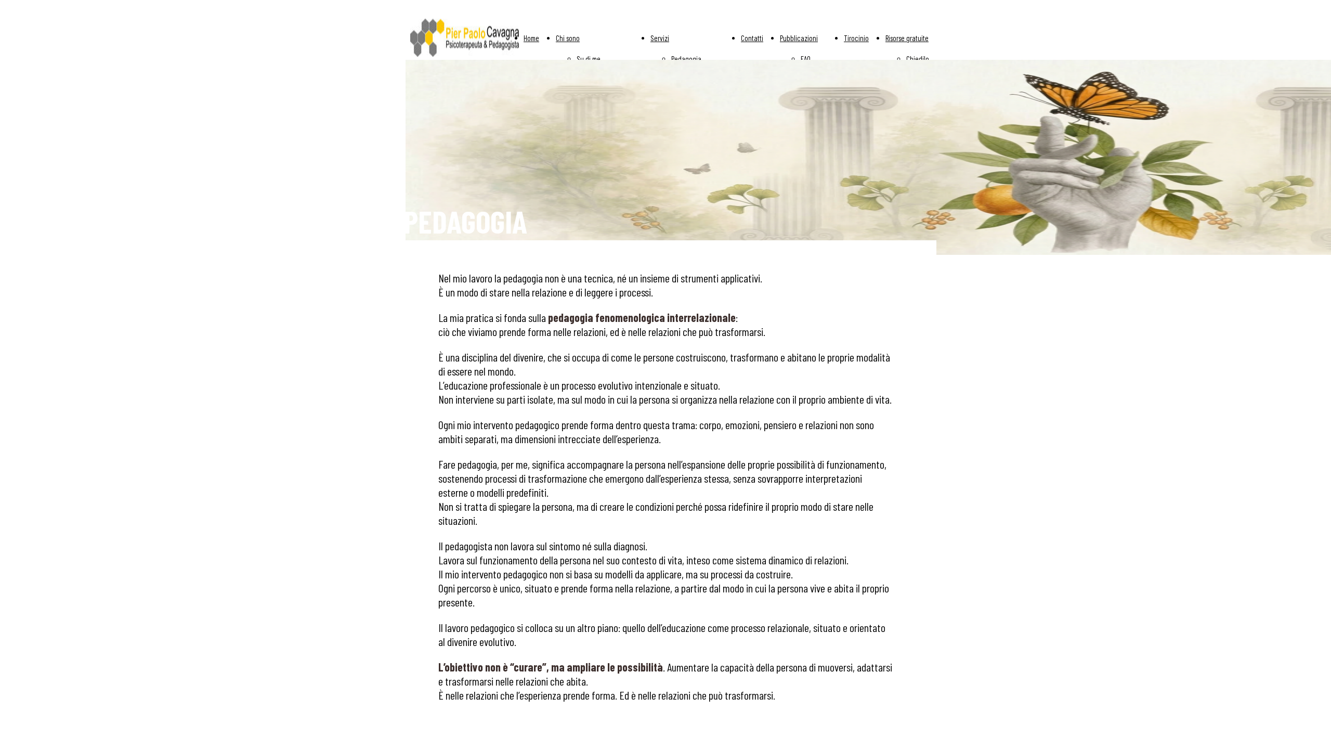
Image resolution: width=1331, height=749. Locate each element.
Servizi (659, 38)
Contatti (752, 38)
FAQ (806, 58)
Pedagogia (686, 58)
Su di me (589, 58)
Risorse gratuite (907, 38)
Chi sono (568, 38)
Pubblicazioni (799, 38)
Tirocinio (856, 38)
